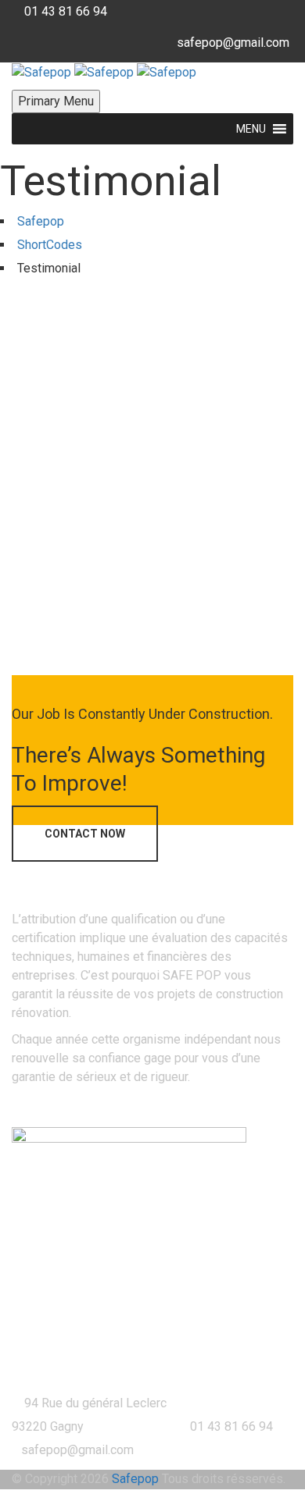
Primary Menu (56, 101)
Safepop (135, 1478)
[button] (251, 128)
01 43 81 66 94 (65, 11)
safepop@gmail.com (233, 42)
